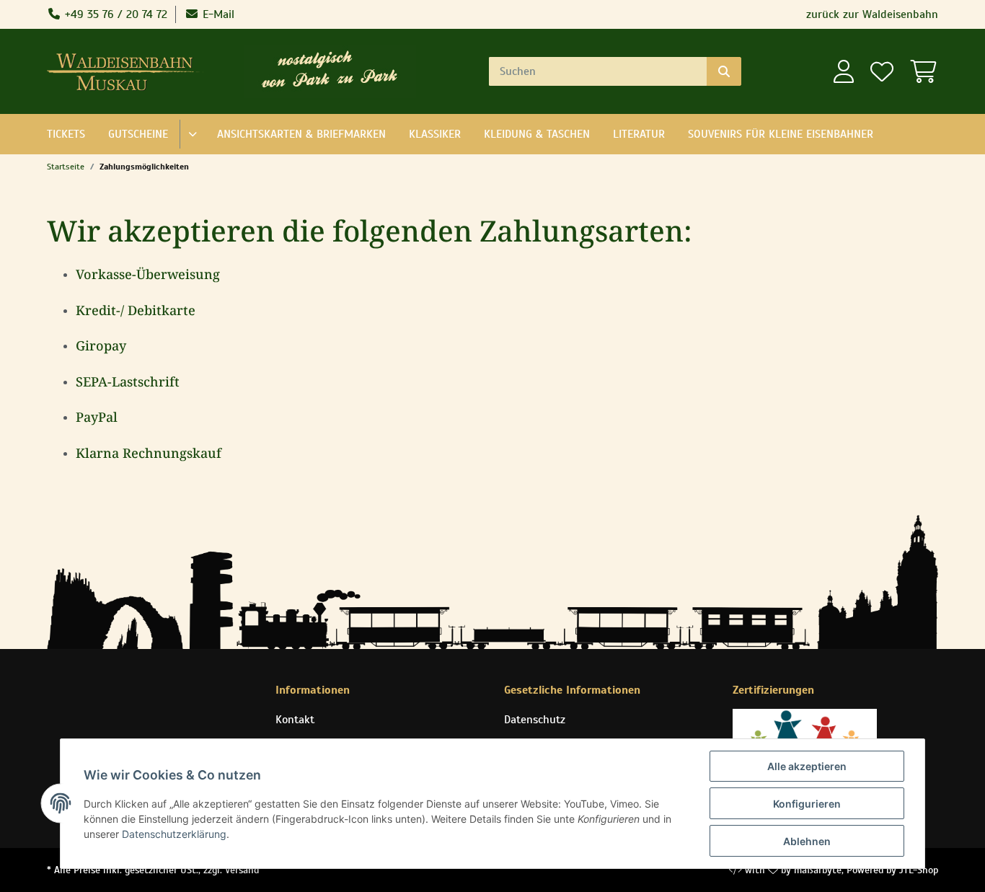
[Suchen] (724, 71)
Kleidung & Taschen (537, 134)
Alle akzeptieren (807, 766)
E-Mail (216, 14)
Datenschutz (534, 719)
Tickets (66, 134)
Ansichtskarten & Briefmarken (301, 134)
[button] (844, 72)
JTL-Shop (918, 870)
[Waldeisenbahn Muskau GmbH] (128, 71)
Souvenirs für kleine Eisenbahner (780, 134)
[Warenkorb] (919, 72)
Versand (242, 870)
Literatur (639, 134)
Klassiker (435, 134)
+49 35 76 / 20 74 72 (114, 14)
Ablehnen (807, 841)
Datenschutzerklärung (174, 834)
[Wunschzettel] (881, 72)
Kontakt (294, 719)
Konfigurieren (807, 804)
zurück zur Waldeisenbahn (872, 14)
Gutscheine (138, 134)
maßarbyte (818, 870)
